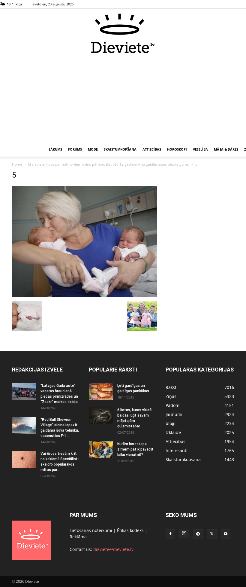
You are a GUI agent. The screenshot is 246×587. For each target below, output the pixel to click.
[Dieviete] (123, 33)
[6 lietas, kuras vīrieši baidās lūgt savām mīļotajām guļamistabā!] (101, 415)
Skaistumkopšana (120, 149)
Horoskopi (177, 149)
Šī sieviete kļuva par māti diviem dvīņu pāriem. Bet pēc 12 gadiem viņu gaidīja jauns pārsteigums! (109, 164)
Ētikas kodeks (130, 530)
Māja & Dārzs (226, 149)
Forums (75, 149)
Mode (93, 149)
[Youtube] (225, 534)
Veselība (200, 149)
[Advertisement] (123, 99)
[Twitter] (212, 534)
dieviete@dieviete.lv (113, 549)
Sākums (55, 149)
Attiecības (151, 149)
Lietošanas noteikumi (91, 530)
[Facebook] (170, 534)
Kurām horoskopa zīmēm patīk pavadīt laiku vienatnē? (135, 449)
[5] (84, 295)
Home (17, 164)
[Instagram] (184, 533)
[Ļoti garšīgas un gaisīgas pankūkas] (101, 391)
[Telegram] (198, 534)
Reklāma (78, 537)
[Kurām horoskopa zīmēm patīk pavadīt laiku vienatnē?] (101, 449)
